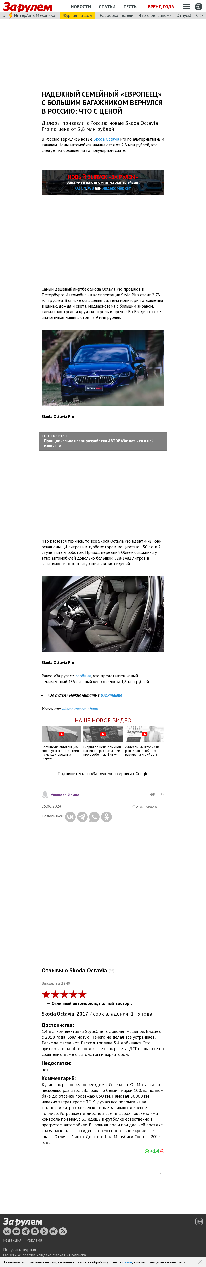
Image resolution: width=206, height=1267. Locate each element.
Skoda (49, 1013)
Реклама (34, 1240)
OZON (80, 188)
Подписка (77, 1254)
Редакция (12, 1240)
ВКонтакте (111, 695)
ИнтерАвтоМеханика (34, 15)
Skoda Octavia (106, 139)
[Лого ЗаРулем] (27, 6)
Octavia (65, 1013)
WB (91, 188)
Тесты (130, 6)
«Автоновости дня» (80, 709)
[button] (200, 1262)
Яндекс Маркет (116, 188)
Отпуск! (183, 15)
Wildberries (26, 1254)
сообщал (83, 676)
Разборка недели (116, 15)
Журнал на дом (77, 15)
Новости (81, 6)
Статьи (107, 6)
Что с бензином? (154, 15)
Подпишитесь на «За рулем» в (103, 773)
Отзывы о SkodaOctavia (78, 970)
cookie (127, 1262)
